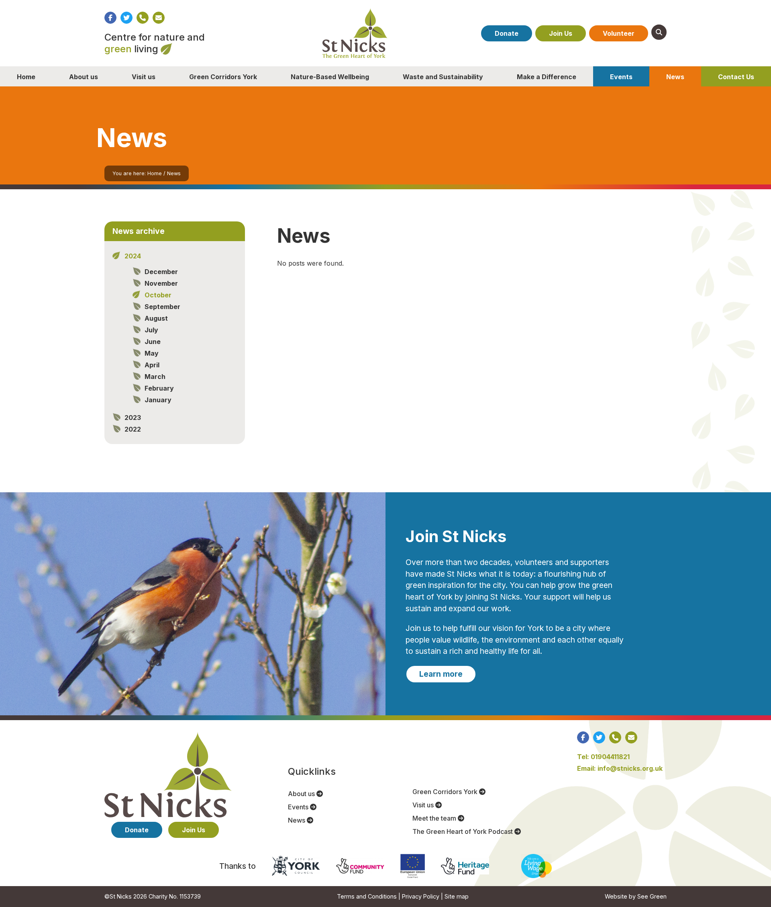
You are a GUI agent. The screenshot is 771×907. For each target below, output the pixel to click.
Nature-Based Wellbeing (330, 77)
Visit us (143, 77)
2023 (132, 418)
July (151, 330)
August (156, 318)
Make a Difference (546, 77)
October (158, 295)
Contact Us (736, 77)
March (155, 377)
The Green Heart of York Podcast (463, 831)
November (161, 283)
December (161, 272)
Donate (506, 33)
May (152, 353)
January (158, 400)
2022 (132, 429)
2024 (132, 256)
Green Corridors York (223, 77)
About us (83, 77)
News (675, 77)
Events (621, 77)
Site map (457, 896)
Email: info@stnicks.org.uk (620, 768)
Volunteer (618, 33)
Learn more (441, 674)
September (162, 307)
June (153, 342)
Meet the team (435, 818)
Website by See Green (636, 896)
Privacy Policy (420, 896)
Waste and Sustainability (443, 77)
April (152, 365)
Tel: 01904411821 (603, 757)
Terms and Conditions (367, 896)
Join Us (560, 33)
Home (26, 77)
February (159, 388)
